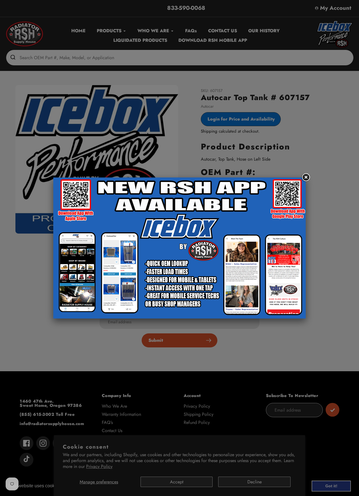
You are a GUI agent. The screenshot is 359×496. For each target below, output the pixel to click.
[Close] (306, 177)
